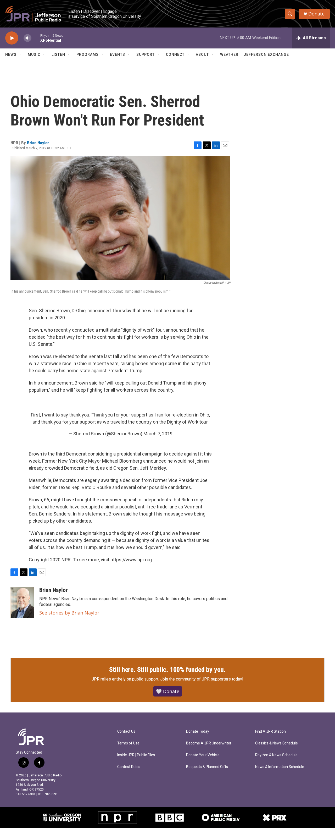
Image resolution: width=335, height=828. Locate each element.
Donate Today (197, 731)
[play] (12, 38)
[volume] (27, 38)
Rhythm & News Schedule (276, 755)
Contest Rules (128, 767)
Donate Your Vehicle (203, 755)
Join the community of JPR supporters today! (201, 679)
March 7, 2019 (157, 433)
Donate (316, 14)
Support (145, 54)
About (202, 54)
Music (34, 54)
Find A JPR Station (270, 731)
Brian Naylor (38, 142)
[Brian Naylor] (22, 602)
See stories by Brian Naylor (69, 613)
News (10, 54)
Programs (87, 54)
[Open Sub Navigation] (20, 54)
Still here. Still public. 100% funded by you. (167, 669)
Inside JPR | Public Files (136, 755)
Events (117, 54)
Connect (175, 54)
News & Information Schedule (279, 767)
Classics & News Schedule (276, 743)
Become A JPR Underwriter (208, 743)
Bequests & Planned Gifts (207, 767)
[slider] (36, 38)
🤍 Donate (167, 691)
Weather (229, 54)
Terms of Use (128, 743)
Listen (58, 54)
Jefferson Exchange (266, 54)
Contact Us (126, 731)
